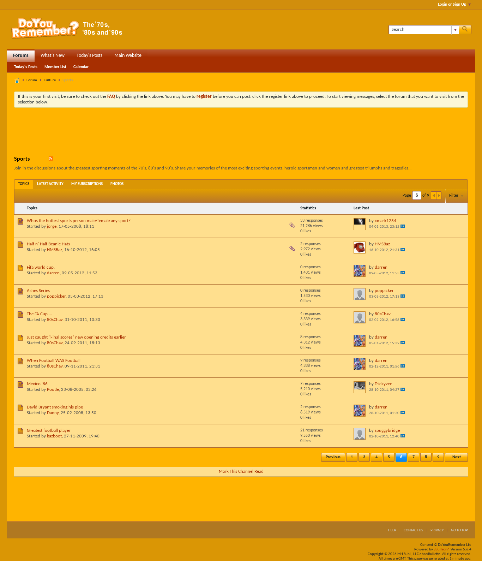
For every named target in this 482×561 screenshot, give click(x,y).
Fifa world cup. (41, 267)
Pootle (53, 389)
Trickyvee (383, 384)
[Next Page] (438, 195)
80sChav (54, 319)
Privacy (437, 530)
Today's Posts (89, 55)
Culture (50, 80)
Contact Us (413, 530)
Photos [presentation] (116, 184)
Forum (31, 80)
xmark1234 (385, 221)
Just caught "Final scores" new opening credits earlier (76, 337)
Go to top (459, 530)
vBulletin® (442, 549)
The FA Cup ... (39, 314)
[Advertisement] (241, 132)
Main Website (127, 55)
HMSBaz (54, 249)
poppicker (56, 296)
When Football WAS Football (53, 360)
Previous (333, 457)
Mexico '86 (37, 384)
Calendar (81, 67)
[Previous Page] (433, 195)
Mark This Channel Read (241, 471)
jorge (51, 226)
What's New (53, 55)
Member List (55, 67)
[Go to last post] (402, 226)
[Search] (465, 29)
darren (53, 273)
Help (392, 530)
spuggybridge (387, 430)
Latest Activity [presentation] (50, 184)
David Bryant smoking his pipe (55, 407)
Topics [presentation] (23, 184)
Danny (53, 413)
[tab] (23, 184)
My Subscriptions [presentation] (87, 184)
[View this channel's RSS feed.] (51, 159)
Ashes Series (38, 290)
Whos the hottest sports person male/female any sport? (79, 221)
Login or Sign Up (452, 4)
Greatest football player (49, 430)
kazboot (54, 436)
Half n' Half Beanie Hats (48, 244)
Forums (21, 55)
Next (456, 457)
